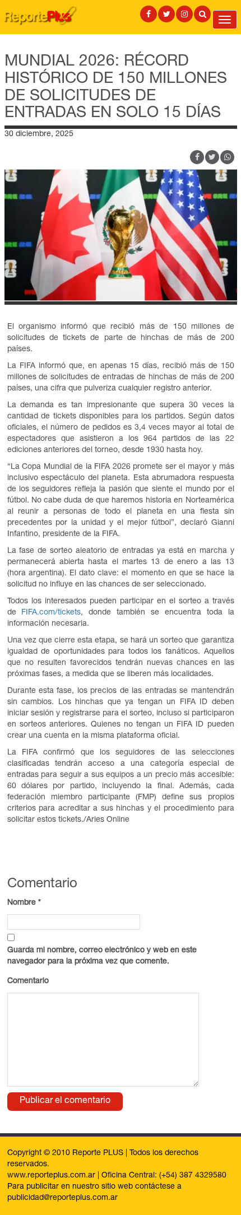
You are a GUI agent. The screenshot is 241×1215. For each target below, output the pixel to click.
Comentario (28, 981)
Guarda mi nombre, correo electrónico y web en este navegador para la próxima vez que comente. (102, 956)
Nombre (24, 903)
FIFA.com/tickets (51, 613)
